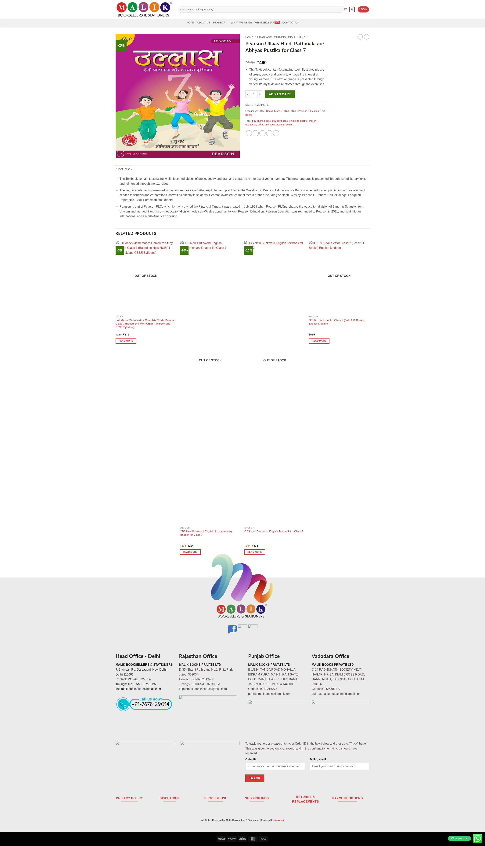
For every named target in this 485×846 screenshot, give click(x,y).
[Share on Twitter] (256, 133)
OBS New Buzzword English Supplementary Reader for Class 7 (206, 533)
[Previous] (116, 401)
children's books (298, 120)
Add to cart (280, 94)
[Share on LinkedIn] (276, 133)
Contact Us (290, 23)
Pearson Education (308, 111)
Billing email (318, 759)
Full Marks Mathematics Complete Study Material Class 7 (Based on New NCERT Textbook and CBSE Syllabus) (145, 324)
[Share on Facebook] (249, 133)
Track (254, 778)
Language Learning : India (276, 37)
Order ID (250, 759)
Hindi (302, 37)
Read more (126, 341)
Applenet (279, 820)
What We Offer (241, 23)
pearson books (284, 124)
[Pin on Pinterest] (269, 133)
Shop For (219, 23)
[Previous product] (366, 36)
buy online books (261, 120)
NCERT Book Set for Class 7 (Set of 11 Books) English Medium (337, 322)
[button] (349, 9)
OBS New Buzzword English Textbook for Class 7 (273, 531)
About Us (203, 23)
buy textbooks (280, 120)
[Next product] (360, 36)
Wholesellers (264, 23)
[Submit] (340, 9)
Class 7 (278, 111)
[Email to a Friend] (262, 133)
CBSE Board (266, 111)
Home (190, 23)
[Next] (369, 401)
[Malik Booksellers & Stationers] (144, 9)
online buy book (266, 124)
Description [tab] (124, 169)
